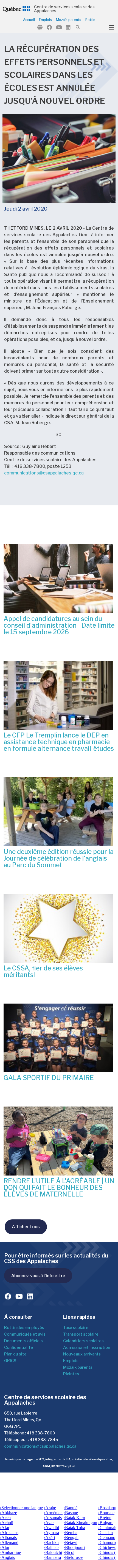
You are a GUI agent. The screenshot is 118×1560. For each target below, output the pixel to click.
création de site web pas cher (92, 1459)
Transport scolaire (81, 1334)
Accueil (29, 20)
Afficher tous (26, 1226)
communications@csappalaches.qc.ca (44, 473)
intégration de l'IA (58, 1459)
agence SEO (35, 1459)
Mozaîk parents (77, 1367)
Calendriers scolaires (83, 1340)
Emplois (45, 20)
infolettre (57, 1466)
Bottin (90, 20)
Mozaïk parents (68, 20)
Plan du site (15, 1354)
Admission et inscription (86, 1347)
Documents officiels (23, 1340)
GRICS (10, 1360)
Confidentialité (18, 1347)
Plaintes (71, 1373)
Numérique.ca (15, 1459)
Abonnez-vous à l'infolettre (38, 1275)
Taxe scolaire (75, 1327)
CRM (46, 1466)
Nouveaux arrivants (82, 1354)
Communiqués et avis (25, 1334)
